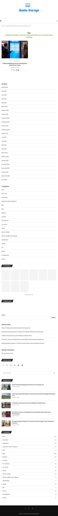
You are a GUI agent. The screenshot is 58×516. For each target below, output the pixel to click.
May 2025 (4, 145)
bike (29, 450)
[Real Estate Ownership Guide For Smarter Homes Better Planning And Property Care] (6, 396)
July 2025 (4, 137)
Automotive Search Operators (29, 446)
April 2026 (4, 102)
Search (3, 315)
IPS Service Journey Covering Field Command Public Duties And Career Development (23, 339)
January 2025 (5, 160)
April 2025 (4, 149)
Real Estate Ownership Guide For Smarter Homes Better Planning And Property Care (22, 331)
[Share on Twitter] (14, 70)
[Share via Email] (18, 70)
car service (29, 467)
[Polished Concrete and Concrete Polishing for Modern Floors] (6, 405)
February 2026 (5, 110)
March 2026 (4, 106)
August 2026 (5, 87)
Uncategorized (29, 494)
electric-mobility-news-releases (29, 477)
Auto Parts (29, 440)
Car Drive (29, 460)
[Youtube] (18, 365)
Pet (29, 487)
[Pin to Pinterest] (16, 70)
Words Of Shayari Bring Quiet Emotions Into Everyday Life (16, 328)
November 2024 (5, 168)
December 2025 (5, 118)
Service (29, 491)
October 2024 (5, 172)
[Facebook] (3, 365)
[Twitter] (7, 365)
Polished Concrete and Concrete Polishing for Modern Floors (17, 335)
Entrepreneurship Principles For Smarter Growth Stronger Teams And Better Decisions (23, 343)
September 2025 (6, 129)
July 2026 (4, 91)
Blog (29, 453)
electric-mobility (29, 474)
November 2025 (5, 122)
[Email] (22, 365)
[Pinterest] (15, 365)
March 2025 (4, 152)
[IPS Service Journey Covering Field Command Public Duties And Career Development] (6, 414)
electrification (29, 480)
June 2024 (4, 179)
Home (3, 25)
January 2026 (5, 114)
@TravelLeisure (29, 294)
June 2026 (4, 95)
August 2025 (5, 133)
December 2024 (5, 164)
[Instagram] (11, 365)
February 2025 (5, 156)
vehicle (29, 497)
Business (29, 457)
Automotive (29, 443)
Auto (29, 436)
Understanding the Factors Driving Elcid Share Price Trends (15, 64)
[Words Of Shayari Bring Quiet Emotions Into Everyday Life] (6, 387)
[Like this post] (11, 70)
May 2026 (4, 99)
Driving (29, 470)
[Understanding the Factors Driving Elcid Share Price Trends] (15, 49)
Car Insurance (29, 463)
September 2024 (6, 176)
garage (29, 484)
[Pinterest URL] (5, 275)
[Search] (57, 21)
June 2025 (4, 141)
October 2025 (5, 126)
